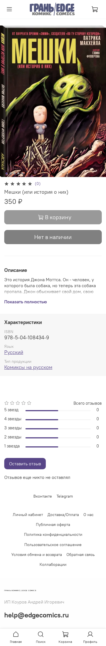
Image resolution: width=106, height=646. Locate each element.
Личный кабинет (28, 514)
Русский (13, 352)
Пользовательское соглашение (53, 544)
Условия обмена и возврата (36, 554)
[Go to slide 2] (10, 173)
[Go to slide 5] (22, 173)
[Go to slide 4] (18, 173)
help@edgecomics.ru (36, 615)
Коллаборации (53, 564)
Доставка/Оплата (63, 514)
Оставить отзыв (25, 463)
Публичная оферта (53, 524)
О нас (88, 514)
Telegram (65, 496)
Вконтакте (42, 496)
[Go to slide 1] (6, 173)
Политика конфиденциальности (53, 534)
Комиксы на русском (28, 367)
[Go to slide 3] (14, 173)
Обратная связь (80, 554)
